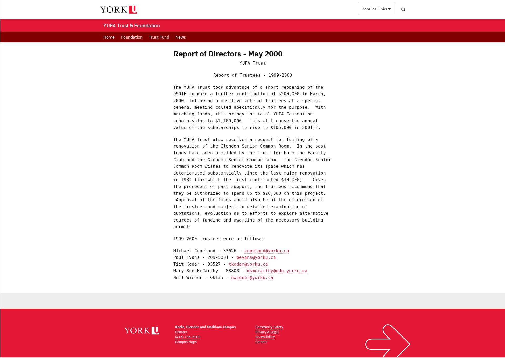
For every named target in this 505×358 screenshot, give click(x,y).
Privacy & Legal (267, 332)
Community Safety (269, 327)
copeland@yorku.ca (266, 250)
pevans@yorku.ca (256, 257)
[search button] (403, 9)
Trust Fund (159, 37)
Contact (181, 332)
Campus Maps (186, 342)
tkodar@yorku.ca (248, 264)
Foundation (132, 37)
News (180, 37)
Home (109, 37)
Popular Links (375, 9)
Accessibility (265, 337)
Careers (261, 342)
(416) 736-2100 (187, 337)
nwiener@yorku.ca (252, 277)
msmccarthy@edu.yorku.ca (277, 270)
